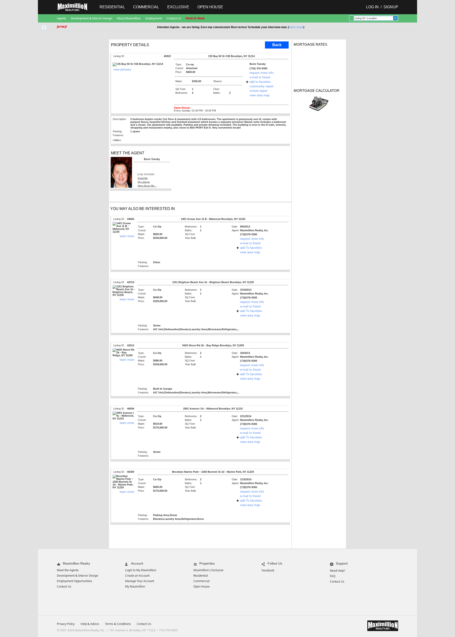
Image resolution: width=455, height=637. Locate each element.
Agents (61, 18)
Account (137, 563)
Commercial (146, 7)
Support (342, 563)
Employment (153, 18)
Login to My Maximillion (140, 570)
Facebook (268, 570)
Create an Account (137, 576)
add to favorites (260, 82)
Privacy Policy (66, 624)
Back (277, 45)
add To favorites (251, 247)
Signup (390, 7)
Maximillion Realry (76, 563)
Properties (207, 563)
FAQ (332, 576)
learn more (296, 27)
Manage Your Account (139, 581)
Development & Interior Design (91, 18)
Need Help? (337, 571)
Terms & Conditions (118, 624)
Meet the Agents (68, 570)
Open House (210, 7)
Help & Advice (90, 624)
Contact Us (174, 18)
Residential (112, 7)
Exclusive (178, 7)
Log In (372, 7)
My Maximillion (135, 586)
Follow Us (275, 563)
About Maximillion (129, 18)
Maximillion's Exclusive (208, 570)
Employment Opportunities (74, 581)
